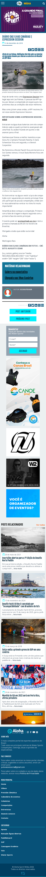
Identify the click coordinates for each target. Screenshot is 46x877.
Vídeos (4, 788)
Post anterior (23, 311)
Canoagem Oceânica (9, 846)
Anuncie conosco (8, 814)
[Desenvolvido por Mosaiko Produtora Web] (23, 873)
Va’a (2, 850)
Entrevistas (6, 809)
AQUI (4, 119)
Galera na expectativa (16, 272)
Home (3, 784)
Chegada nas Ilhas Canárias (19, 278)
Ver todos (40, 525)
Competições (6, 805)
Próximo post (23, 318)
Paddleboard (6, 838)
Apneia (4, 829)
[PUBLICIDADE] (23, 392)
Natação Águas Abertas (11, 833)
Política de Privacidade (29, 773)
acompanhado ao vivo (27, 221)
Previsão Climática (9, 792)
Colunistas (5, 801)
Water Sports (7, 855)
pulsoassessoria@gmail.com (13, 767)
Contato (4, 818)
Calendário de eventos (10, 797)
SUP (2, 842)
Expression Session (31, 96)
